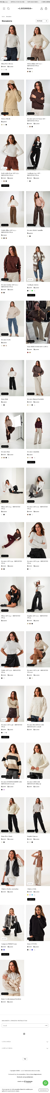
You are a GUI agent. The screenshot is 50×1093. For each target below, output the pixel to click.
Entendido (43, 1090)
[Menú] (4, 9)
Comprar (5, 74)
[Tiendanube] (25, 1082)
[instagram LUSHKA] (24, 1034)
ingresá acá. (38, 1074)
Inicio (3, 16)
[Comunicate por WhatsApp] (45, 1083)
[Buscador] (8, 9)
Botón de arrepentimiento (25, 1077)
